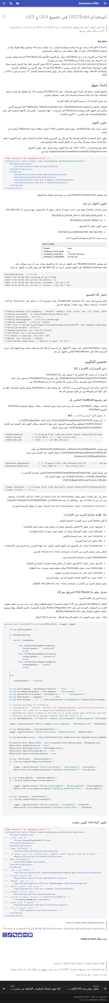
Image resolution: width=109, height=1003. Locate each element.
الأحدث (87, 101)
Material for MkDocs (98, 1000)
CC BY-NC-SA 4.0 (40, 928)
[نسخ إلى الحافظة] (104, 158)
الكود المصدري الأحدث (85, 415)
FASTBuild (101, 47)
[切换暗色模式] (17, 3)
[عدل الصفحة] (4, 17)
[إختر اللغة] (11, 3)
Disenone (103, 997)
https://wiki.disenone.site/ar (89, 922)
